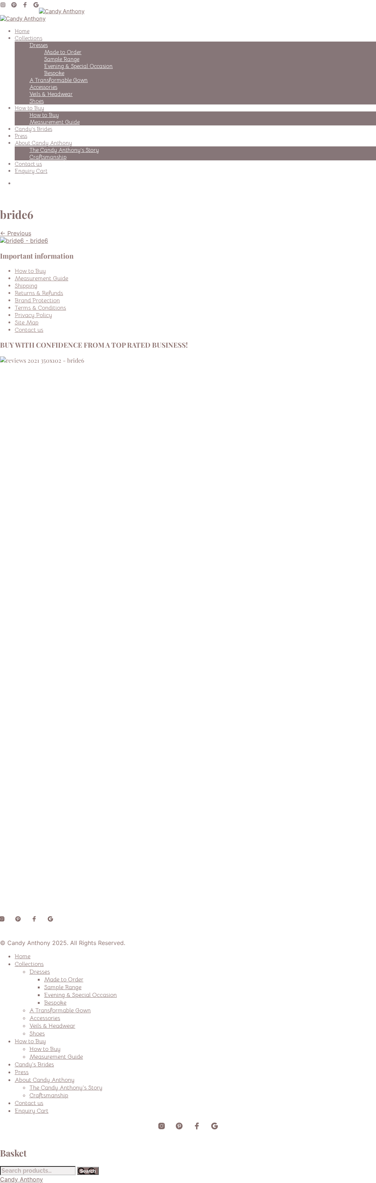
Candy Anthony (21, 1179)
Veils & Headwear (51, 93)
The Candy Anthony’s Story (64, 149)
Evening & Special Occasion (78, 66)
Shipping (26, 285)
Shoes (36, 100)
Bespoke (54, 73)
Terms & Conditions (40, 308)
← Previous (15, 233)
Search (88, 1171)
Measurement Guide (54, 121)
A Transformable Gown (58, 80)
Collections (28, 38)
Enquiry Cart (31, 170)
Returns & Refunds (39, 293)
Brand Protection (37, 300)
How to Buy (29, 107)
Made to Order (63, 52)
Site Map (27, 322)
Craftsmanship (47, 156)
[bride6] (24, 240)
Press (21, 135)
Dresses (38, 45)
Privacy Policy (33, 315)
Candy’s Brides (33, 128)
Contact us (28, 163)
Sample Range (61, 59)
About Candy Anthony (43, 142)
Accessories (43, 87)
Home (22, 31)
